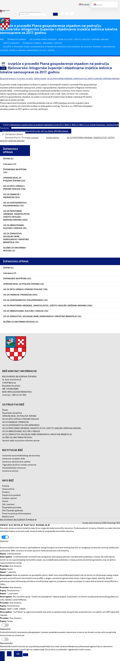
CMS (104, 523)
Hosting (111, 523)
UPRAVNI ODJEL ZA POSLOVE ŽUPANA (19, 416)
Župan (5, 409)
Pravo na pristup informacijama (16, 513)
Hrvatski (99, 4)
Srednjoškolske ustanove (14, 467)
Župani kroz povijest (11, 495)
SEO (118, 523)
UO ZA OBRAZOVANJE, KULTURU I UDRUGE (21, 431)
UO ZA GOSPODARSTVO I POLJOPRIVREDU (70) (15, 204)
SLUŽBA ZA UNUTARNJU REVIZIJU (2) (14, 249)
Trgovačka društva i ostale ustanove (19, 464)
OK (18, 654)
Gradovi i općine (9, 498)
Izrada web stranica (92, 523)
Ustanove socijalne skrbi (13, 458)
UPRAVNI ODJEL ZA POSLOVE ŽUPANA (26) (14, 179)
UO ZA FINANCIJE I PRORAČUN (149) (11, 195)
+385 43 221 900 (18, 395)
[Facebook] (62, 14)
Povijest (6, 492)
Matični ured (8, 516)
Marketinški (6, 643)
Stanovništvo (8, 489)
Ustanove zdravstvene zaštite (16, 461)
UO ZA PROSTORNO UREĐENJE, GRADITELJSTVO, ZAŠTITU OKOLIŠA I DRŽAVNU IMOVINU (69, 39)
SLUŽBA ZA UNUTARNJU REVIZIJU (17, 437)
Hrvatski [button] (85, 4)
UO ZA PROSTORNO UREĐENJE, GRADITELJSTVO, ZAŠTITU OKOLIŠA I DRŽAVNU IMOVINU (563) (16, 215)
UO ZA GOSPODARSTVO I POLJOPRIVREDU (21, 425)
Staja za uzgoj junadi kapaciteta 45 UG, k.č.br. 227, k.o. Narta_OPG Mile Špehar (35, 131)
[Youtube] (72, 14)
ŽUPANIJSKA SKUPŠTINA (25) (14, 171)
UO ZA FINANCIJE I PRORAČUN (15, 422)
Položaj (5, 486)
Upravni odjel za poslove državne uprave (21, 440)
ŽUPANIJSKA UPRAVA (17, 39)
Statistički (5, 629)
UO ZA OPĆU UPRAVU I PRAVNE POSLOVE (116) (14, 187)
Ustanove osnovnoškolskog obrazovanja (21, 455)
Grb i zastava (8, 504)
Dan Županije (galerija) (12, 510)
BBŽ (2, 39)
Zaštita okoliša (11, 43)
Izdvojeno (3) (9, 164)
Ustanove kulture (10, 471)
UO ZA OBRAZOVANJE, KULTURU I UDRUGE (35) (14, 226)
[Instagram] (67, 14)
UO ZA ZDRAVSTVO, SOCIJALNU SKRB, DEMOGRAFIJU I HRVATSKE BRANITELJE (37, 434)
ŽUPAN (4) (8, 158)
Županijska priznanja (11, 507)
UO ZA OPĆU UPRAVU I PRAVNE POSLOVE (20, 419)
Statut (5, 501)
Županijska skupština (12, 413)
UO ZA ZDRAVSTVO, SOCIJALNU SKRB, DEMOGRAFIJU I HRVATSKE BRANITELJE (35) (16, 237)
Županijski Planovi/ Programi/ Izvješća (42, 43)
